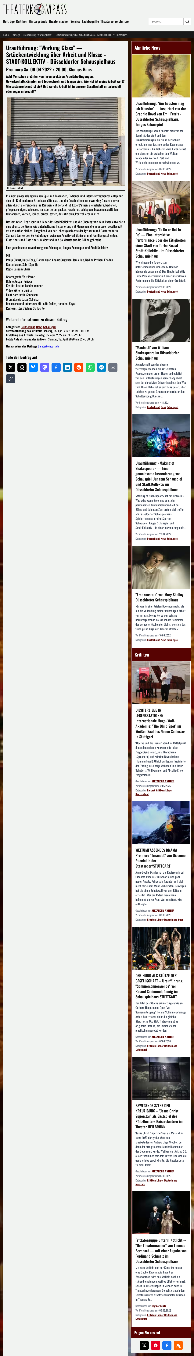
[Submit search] (187, 21)
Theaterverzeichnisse (114, 21)
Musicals (140, 1184)
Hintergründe (38, 21)
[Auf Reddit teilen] (78, 367)
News (39, 327)
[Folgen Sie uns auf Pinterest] (155, 1345)
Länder (168, 790)
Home (6, 35)
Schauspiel (49, 327)
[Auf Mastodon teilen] (44, 367)
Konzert (151, 790)
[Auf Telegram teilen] (101, 367)
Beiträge (9, 21)
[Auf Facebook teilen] (56, 367)
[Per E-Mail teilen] (112, 367)
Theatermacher (59, 21)
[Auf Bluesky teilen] (33, 367)
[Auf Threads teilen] (22, 367)
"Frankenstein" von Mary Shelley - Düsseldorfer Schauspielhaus (160, 597)
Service (75, 21)
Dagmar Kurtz (159, 1306)
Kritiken (21, 21)
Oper (180, 919)
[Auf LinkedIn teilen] (67, 367)
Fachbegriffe (90, 21)
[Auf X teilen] (10, 367)
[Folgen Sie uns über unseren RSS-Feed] (178, 1345)
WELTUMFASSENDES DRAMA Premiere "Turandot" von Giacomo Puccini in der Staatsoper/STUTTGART (160, 858)
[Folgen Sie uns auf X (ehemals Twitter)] (144, 1345)
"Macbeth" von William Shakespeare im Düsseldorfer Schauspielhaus (157, 352)
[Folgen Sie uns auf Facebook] (166, 1345)
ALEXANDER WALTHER (163, 781)
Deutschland (28, 327)
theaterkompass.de (48, 346)
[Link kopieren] (10, 378)
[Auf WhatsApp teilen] (90, 367)
